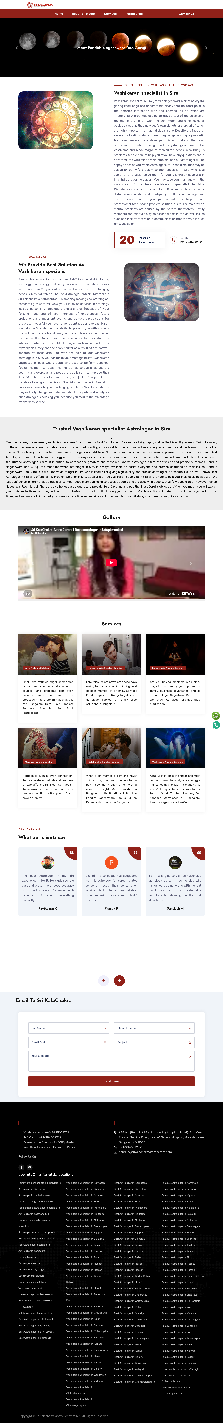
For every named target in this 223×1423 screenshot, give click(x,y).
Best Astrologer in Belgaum (129, 1214)
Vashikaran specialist (30, 1288)
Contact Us (186, 14)
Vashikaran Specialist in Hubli (83, 1201)
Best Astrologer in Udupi (128, 1282)
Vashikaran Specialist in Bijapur (84, 1232)
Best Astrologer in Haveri (128, 1344)
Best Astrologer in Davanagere (131, 1226)
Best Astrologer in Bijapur (128, 1232)
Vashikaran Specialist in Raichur (84, 1251)
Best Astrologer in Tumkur (128, 1245)
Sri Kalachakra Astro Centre (54, 1416)
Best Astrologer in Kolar (127, 1307)
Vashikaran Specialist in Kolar (83, 1319)
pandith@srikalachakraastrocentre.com (145, 1152)
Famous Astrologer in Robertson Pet (182, 1288)
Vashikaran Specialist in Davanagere (86, 1226)
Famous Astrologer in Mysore (178, 1195)
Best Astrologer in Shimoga (129, 1239)
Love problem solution (31, 1275)
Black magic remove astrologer (35, 1300)
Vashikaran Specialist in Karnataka (86, 1183)
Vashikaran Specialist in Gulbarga (85, 1220)
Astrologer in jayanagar (31, 1269)
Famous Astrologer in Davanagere (181, 1226)
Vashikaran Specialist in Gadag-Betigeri (84, 1279)
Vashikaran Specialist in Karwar (84, 1362)
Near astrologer (27, 1257)
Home (59, 14)
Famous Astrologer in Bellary (178, 1357)
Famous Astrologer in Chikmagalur (181, 1319)
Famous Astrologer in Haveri (178, 1344)
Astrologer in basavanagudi (33, 1214)
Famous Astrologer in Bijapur (178, 1232)
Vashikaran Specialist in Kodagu (84, 1344)
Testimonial (134, 14)
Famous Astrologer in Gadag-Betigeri (183, 1276)
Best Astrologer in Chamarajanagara (134, 1381)
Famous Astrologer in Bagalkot (179, 1326)
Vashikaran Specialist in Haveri (83, 1356)
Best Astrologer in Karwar (128, 1350)
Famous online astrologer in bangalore (34, 1223)
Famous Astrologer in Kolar (177, 1307)
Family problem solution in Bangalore (39, 1183)
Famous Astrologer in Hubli (177, 1201)
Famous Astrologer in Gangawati (180, 1363)
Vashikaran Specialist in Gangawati (86, 1375)
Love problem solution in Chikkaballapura (176, 1378)
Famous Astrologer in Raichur (178, 1251)
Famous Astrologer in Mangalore (180, 1207)
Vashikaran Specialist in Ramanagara (87, 1350)
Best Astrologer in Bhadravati (130, 1294)
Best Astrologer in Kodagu (129, 1332)
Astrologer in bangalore (31, 1251)
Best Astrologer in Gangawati (130, 1363)
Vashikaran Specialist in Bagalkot (85, 1337)
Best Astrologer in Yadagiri (129, 1369)
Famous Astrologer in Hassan (178, 1270)
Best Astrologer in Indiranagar (35, 1338)
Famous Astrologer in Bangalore (180, 1189)
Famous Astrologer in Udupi (178, 1282)
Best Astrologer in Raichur (129, 1251)
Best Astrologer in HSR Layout (35, 1319)
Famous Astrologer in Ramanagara (181, 1338)
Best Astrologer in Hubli (127, 1201)
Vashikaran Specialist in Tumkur (84, 1245)
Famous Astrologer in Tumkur (178, 1245)
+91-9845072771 (191, 242)
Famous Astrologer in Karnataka (180, 1183)
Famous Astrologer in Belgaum (179, 1214)
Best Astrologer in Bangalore (130, 1189)
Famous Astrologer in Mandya (179, 1313)
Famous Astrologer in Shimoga (179, 1239)
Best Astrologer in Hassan (128, 1270)
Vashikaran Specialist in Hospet (84, 1263)
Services (110, 14)
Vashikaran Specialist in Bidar (83, 1257)
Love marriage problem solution (36, 1294)
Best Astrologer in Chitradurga (131, 1301)
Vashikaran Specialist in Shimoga (85, 1239)
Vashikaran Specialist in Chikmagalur (87, 1331)
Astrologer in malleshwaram (34, 1195)
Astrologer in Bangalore (31, 1189)
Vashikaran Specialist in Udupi (83, 1288)
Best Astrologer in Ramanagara (131, 1338)
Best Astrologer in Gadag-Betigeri (133, 1276)
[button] (16, 47)
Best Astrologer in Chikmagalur (131, 1319)
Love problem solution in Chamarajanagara (176, 1390)
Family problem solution (32, 1282)
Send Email (111, 1081)
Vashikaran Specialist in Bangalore (85, 1189)
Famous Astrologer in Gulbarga (179, 1220)
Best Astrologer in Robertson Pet (132, 1288)
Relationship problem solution (35, 1313)
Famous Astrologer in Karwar (178, 1350)
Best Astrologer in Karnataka (130, 1183)
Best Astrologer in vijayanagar (35, 1325)
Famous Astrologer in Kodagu (178, 1332)
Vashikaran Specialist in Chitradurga (87, 1312)
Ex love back (25, 1307)
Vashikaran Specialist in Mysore (84, 1195)
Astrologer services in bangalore (36, 1232)
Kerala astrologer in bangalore (35, 1201)
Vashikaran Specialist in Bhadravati (86, 1306)
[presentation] (103, 980)
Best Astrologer (83, 14)
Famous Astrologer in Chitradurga (181, 1301)
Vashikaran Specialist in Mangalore (86, 1207)
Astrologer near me (29, 1263)
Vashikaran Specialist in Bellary (84, 1368)
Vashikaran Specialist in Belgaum (85, 1214)
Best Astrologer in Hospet (128, 1263)
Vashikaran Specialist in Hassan (84, 1270)
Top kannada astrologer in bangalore (39, 1207)
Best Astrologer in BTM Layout (36, 1331)
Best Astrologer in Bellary (128, 1357)
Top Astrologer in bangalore (34, 1244)
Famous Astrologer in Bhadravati (180, 1294)
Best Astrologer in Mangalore (130, 1207)
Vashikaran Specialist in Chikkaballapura (79, 1390)
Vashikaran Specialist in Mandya (84, 1325)
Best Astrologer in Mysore (129, 1195)
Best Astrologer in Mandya (129, 1313)
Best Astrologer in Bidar (127, 1257)
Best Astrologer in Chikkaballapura (133, 1375)
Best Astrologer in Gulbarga (129, 1220)
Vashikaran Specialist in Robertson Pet (86, 1297)
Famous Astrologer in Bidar (177, 1257)
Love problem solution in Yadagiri (180, 1369)
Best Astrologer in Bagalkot (129, 1326)
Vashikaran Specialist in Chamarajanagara (79, 1402)
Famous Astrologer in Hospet (178, 1263)
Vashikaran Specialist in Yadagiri (84, 1381)
